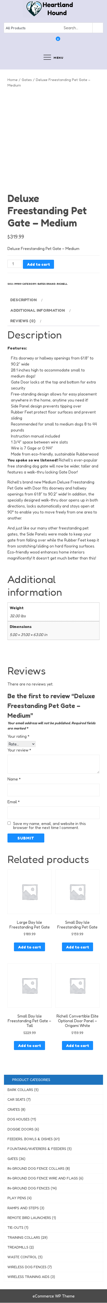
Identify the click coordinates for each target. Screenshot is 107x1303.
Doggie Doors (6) (23, 1129)
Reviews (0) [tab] (22, 320)
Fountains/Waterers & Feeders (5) (39, 1148)
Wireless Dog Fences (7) (29, 1267)
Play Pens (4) (19, 1198)
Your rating (18, 736)
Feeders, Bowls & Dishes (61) (33, 1139)
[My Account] (51, 42)
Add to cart (38, 264)
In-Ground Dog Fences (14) (32, 1188)
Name (14, 779)
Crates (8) (16, 1109)
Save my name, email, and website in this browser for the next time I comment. (49, 826)
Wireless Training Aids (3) (31, 1276)
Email (13, 801)
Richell (62, 283)
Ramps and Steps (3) (25, 1208)
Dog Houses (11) (21, 1119)
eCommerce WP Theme (54, 1296)
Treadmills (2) (20, 1247)
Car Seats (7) (19, 1099)
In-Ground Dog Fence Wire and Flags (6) (45, 1178)
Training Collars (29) (27, 1237)
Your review (19, 750)
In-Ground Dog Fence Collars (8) (38, 1168)
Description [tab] (23, 299)
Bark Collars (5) (23, 1090)
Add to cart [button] (29, 947)
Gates (27, 80)
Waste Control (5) (25, 1257)
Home (12, 80)
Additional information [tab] (37, 310)
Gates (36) (16, 1158)
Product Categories (30, 1080)
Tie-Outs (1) (17, 1227)
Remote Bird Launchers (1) (31, 1218)
